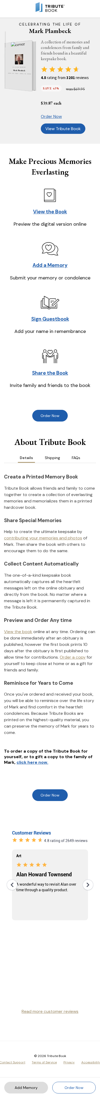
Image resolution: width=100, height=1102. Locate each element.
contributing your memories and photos (43, 538)
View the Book (50, 211)
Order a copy (73, 657)
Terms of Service (44, 1062)
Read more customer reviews (50, 1011)
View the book (18, 631)
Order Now (51, 116)
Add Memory (26, 1087)
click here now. (32, 762)
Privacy (69, 1062)
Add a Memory (50, 265)
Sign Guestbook (50, 319)
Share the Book (50, 373)
